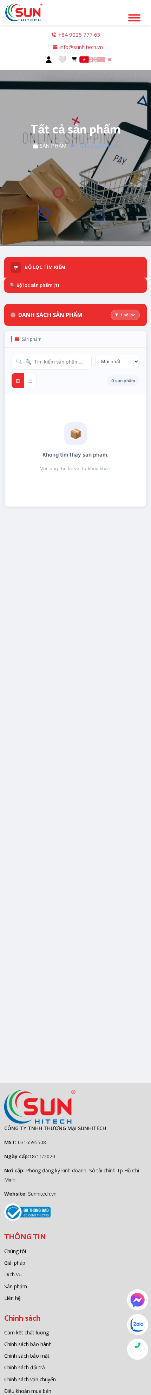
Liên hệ (12, 1298)
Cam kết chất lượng (26, 1332)
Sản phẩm (15, 1286)
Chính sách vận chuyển (30, 1379)
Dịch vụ (13, 1274)
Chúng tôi (15, 1251)
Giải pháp (14, 1262)
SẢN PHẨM (52, 145)
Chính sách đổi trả (24, 1367)
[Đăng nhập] (49, 59)
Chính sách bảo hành (28, 1344)
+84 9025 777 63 (79, 34)
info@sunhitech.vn (81, 46)
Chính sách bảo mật (27, 1355)
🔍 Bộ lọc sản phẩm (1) (34, 285)
